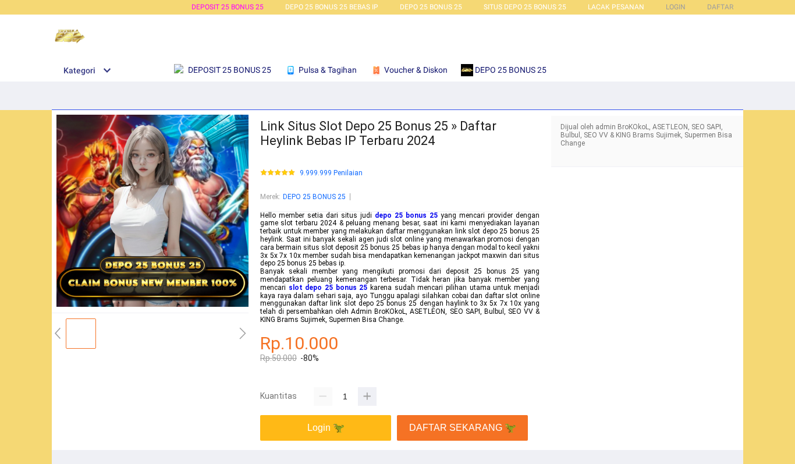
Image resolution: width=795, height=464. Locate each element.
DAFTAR (720, 7)
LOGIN (676, 7)
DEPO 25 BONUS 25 (431, 7)
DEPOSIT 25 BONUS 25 (227, 7)
